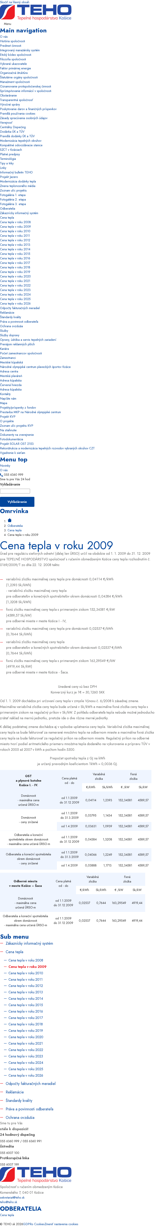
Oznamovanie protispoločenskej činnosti (25, 86)
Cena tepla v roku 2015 (15, 254)
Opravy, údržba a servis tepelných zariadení (28, 340)
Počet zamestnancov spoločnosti (21, 353)
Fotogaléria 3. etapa (13, 204)
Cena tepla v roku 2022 (15, 285)
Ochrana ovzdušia (11, 326)
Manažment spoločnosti (15, 82)
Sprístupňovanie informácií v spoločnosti (25, 91)
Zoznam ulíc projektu (13, 190)
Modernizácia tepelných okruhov (20, 141)
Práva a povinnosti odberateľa (19, 321)
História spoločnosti (12, 41)
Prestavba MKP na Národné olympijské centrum (30, 412)
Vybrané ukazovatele (13, 64)
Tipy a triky (7, 163)
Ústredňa (7, 1146)
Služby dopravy (9, 335)
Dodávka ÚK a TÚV (12, 131)
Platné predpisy (10, 154)
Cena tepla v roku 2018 (15, 267)
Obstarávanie (8, 95)
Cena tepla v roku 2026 (15, 303)
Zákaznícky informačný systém (19, 213)
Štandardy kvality (10, 317)
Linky (3, 168)
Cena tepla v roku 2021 (15, 281)
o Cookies (38, 1224)
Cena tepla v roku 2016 (15, 258)
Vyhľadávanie (10, 484)
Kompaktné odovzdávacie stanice (21, 145)
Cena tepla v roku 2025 (15, 299)
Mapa (3, 403)
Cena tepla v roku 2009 (15, 226)
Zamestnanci (8, 358)
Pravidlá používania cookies (17, 113)
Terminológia (8, 159)
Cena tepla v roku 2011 (15, 236)
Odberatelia (7, 208)
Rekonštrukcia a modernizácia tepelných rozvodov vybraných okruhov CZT (47, 448)
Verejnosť (6, 122)
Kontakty (5, 394)
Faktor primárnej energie (15, 68)
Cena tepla (7, 217)
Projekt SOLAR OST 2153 (17, 444)
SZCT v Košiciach (11, 150)
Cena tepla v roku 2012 (15, 240)
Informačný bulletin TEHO (16, 172)
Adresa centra (9, 371)
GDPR (27, 1224)
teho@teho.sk (8, 1202)
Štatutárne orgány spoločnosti (19, 77)
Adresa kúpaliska (11, 380)
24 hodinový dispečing (17, 1134)
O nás (4, 36)
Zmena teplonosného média (17, 186)
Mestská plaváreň (11, 376)
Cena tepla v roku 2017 (15, 263)
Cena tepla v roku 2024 (15, 294)
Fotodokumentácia (11, 439)
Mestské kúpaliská (11, 362)
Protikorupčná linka (14, 1158)
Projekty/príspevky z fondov (18, 407)
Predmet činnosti (10, 46)
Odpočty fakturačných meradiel (20, 308)
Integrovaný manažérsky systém (20, 50)
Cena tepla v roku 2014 (15, 249)
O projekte (7, 421)
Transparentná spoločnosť (16, 100)
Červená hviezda (11, 385)
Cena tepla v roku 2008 (15, 222)
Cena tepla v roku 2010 (15, 231)
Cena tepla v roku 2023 (15, 290)
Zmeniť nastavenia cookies (61, 1224)
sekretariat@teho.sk (12, 1197)
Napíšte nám (8, 398)
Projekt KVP (8, 416)
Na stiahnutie (8, 430)
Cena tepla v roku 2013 (15, 245)
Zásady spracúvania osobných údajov (23, 118)
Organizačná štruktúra (14, 73)
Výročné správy (10, 104)
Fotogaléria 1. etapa (13, 195)
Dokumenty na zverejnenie (17, 435)
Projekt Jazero (9, 177)
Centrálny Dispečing (13, 127)
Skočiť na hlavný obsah (14, 2)
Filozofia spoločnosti (13, 59)
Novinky (5, 465)
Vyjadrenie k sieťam (12, 453)
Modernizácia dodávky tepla (18, 181)
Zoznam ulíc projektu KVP (16, 426)
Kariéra (4, 349)
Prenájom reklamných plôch (17, 344)
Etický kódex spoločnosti (15, 55)
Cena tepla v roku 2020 (15, 276)
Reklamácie (7, 312)
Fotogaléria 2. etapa (13, 199)
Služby (4, 331)
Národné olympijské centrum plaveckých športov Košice (35, 367)
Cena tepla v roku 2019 (15, 272)
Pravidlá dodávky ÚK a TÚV (17, 136)
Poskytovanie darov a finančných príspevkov (28, 109)
